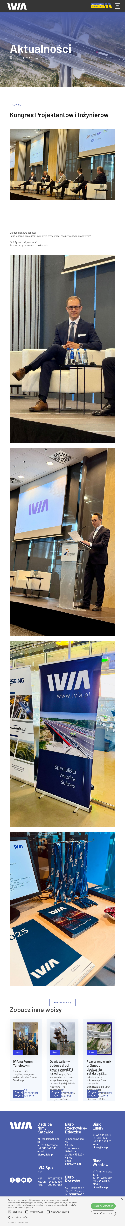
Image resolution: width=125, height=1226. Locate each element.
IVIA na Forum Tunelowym (23, 1063)
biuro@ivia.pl (45, 1154)
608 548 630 (49, 1148)
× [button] (122, 1199)
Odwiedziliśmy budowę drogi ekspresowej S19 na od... (61, 1067)
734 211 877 (104, 1180)
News (29, 58)
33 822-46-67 (74, 1156)
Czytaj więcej (19, 1094)
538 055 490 (76, 1194)
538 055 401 (104, 1141)
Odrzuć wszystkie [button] (103, 1213)
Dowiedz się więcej (24, 1207)
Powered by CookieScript (18, 1223)
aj (15, 58)
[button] (43, 1217)
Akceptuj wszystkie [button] (103, 1206)
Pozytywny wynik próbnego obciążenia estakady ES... (99, 1067)
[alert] (62, 1211)
